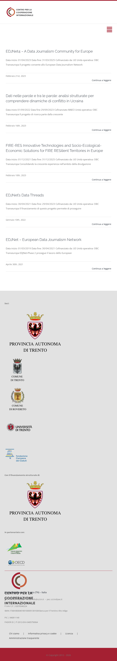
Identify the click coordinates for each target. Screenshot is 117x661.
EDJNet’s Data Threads (25, 195)
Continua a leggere (101, 80)
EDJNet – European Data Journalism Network (44, 239)
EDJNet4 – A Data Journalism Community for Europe (49, 51)
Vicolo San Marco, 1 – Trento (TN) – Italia (26, 592)
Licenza (69, 633)
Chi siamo (14, 633)
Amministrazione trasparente (24, 638)
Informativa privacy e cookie (42, 633)
